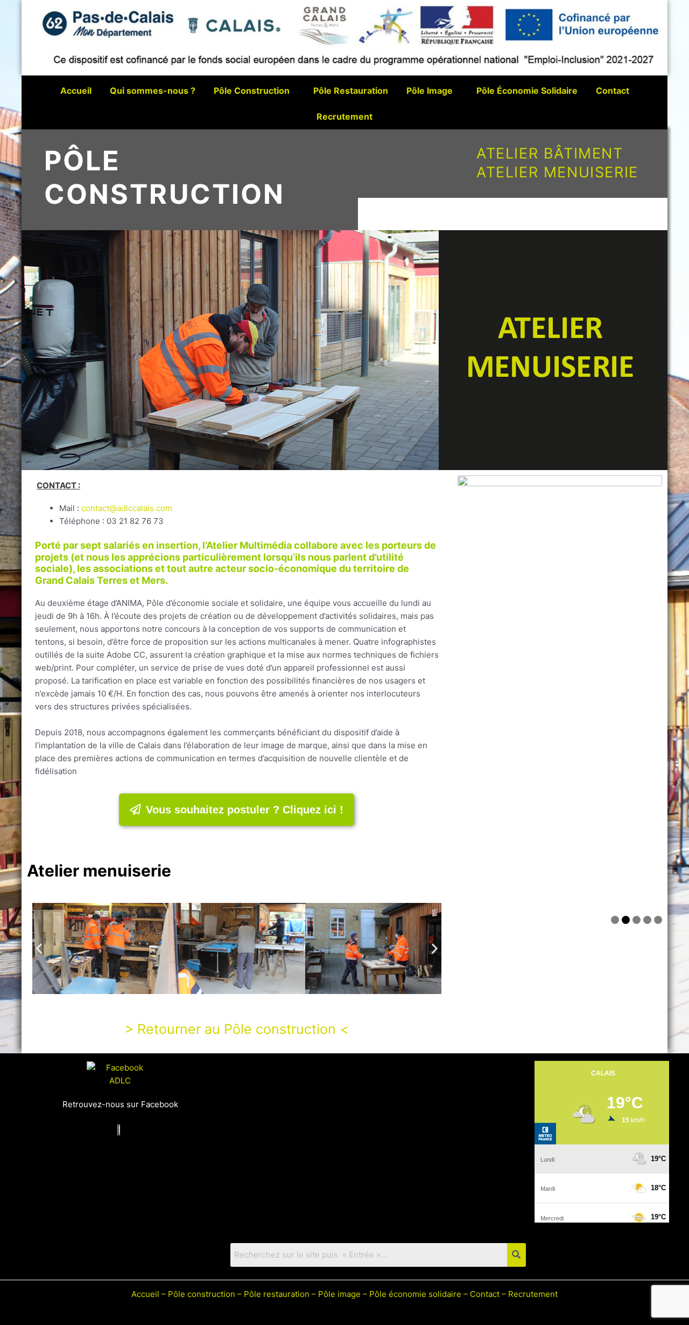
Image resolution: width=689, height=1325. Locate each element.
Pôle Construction (252, 90)
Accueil (76, 90)
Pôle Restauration (350, 90)
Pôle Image (429, 90)
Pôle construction (201, 1294)
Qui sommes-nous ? (152, 90)
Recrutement (344, 116)
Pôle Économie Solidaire (527, 90)
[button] (39, 948)
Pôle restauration (277, 1294)
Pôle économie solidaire (415, 1294)
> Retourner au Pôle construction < (236, 1029)
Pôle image (339, 1294)
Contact (612, 90)
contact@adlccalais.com (126, 508)
